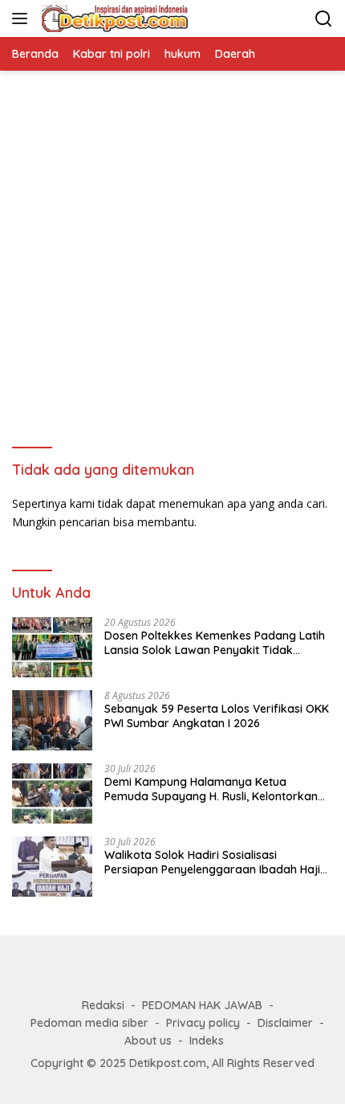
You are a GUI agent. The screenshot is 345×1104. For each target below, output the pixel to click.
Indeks (206, 1040)
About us (148, 1040)
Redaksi (103, 1005)
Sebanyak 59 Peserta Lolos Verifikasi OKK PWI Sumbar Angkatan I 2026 (216, 715)
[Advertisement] (172, 251)
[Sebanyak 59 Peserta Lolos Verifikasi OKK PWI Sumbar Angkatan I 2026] (52, 720)
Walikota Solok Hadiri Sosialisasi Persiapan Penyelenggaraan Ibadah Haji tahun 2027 (212, 862)
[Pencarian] (324, 19)
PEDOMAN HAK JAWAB (202, 1005)
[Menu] (23, 18)
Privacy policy (203, 1023)
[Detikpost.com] (113, 18)
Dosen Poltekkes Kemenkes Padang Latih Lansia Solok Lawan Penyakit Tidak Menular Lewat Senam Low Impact (214, 642)
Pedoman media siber (89, 1023)
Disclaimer (285, 1023)
